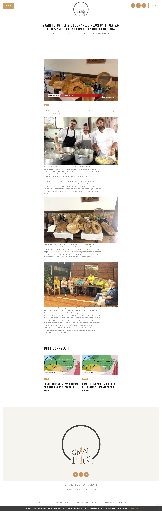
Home (53, 33)
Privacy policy (122, 502)
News (46, 105)
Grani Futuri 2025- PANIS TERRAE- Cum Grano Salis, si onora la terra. (61, 387)
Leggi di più (134, 508)
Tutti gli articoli (66, 33)
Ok (129, 508)
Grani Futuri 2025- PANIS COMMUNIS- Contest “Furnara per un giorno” (99, 387)
